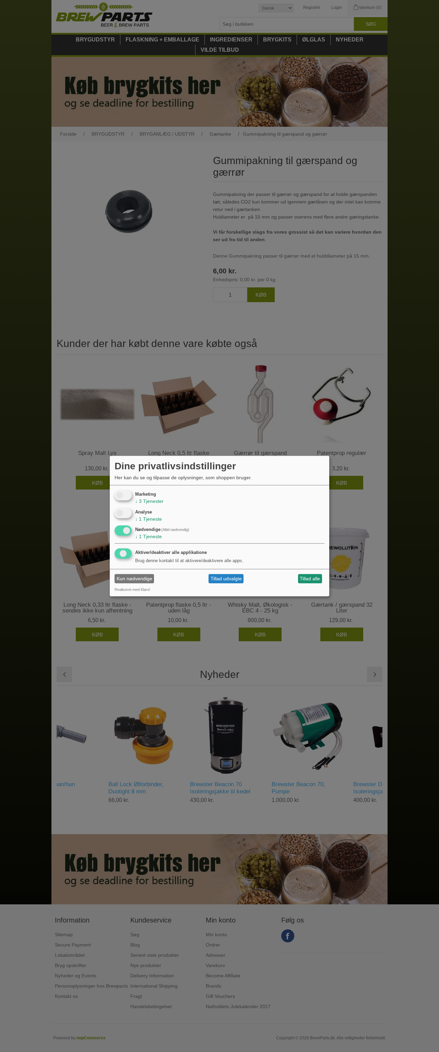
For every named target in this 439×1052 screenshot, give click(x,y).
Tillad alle (310, 578)
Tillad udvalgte (226, 578)
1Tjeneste (148, 518)
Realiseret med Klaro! (132, 589)
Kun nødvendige (134, 578)
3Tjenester (149, 501)
